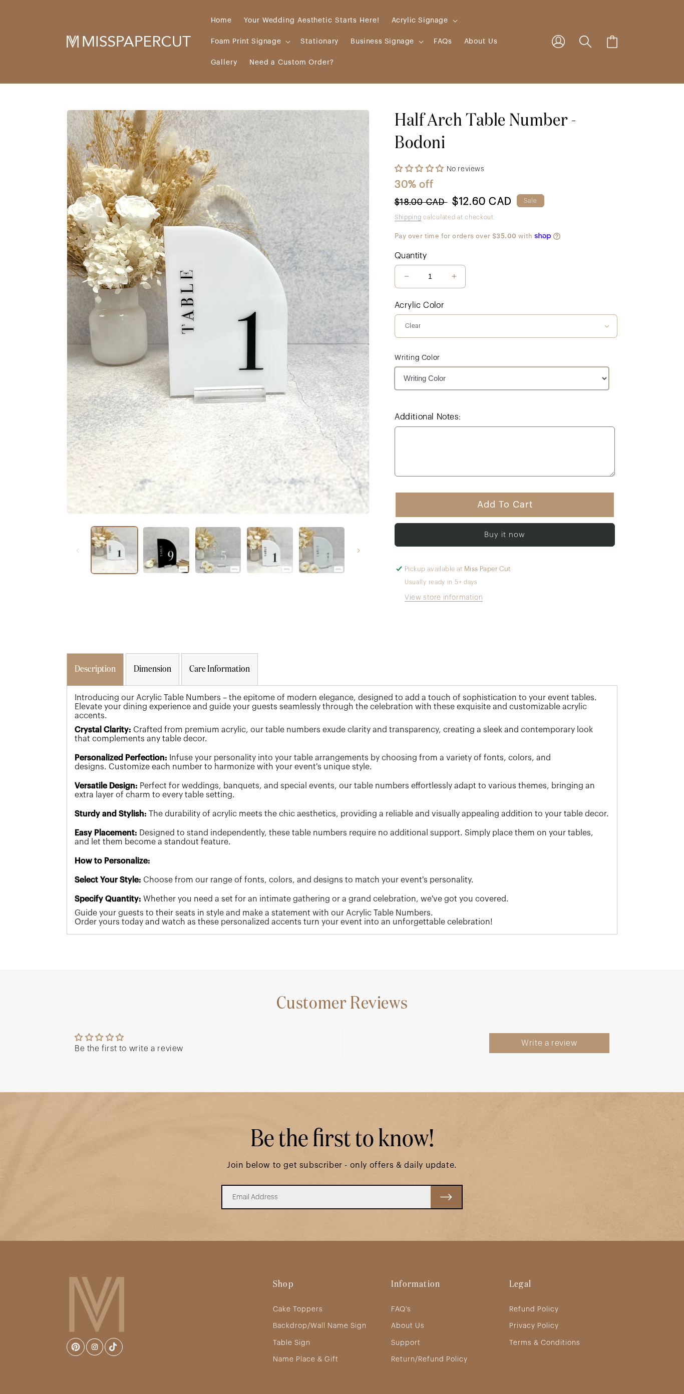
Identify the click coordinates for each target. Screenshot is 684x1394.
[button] (424, 20)
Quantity (411, 256)
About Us (408, 1325)
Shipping (408, 217)
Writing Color (417, 357)
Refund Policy (534, 1309)
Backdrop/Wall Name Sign (320, 1325)
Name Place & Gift (305, 1359)
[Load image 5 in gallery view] (321, 550)
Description (95, 669)
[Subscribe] (446, 1197)
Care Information (219, 669)
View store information (444, 597)
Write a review (549, 1043)
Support (406, 1342)
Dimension (152, 669)
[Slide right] (359, 550)
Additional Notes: (428, 417)
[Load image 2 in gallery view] (166, 550)
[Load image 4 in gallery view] (269, 550)
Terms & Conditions (544, 1342)
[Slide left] (78, 550)
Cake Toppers (298, 1309)
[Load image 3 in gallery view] (218, 550)
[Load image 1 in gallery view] (114, 550)
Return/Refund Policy (429, 1359)
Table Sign (291, 1342)
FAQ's (401, 1309)
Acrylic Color (419, 305)
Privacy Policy (534, 1325)
